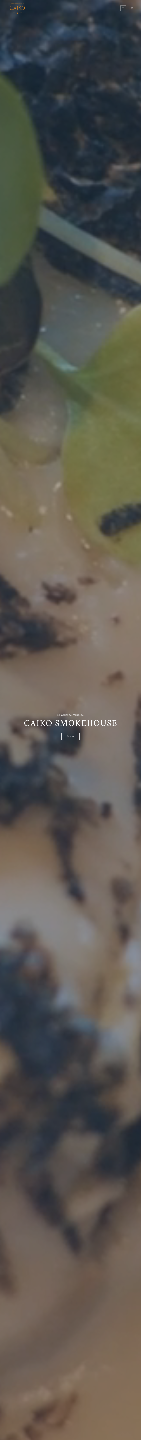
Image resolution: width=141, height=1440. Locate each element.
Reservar (70, 736)
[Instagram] (132, 8)
